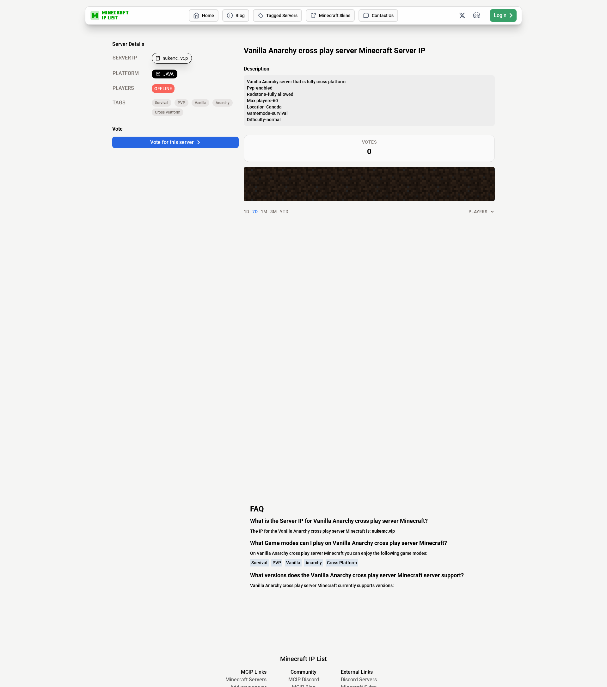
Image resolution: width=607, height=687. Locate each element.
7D (255, 211)
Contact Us (383, 15)
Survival (161, 103)
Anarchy (223, 103)
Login (500, 15)
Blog (240, 15)
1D (246, 211)
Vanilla (200, 103)
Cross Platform (167, 112)
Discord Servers (359, 680)
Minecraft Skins (334, 15)
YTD (284, 211)
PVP (181, 103)
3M (273, 211)
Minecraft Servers (246, 680)
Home (208, 15)
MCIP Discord (303, 680)
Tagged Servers (281, 15)
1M (264, 211)
